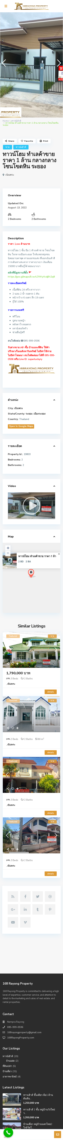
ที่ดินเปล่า (7, 1066)
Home (6, 120)
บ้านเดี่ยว (7, 1071)
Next (58, 64)
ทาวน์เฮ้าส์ (16, 120)
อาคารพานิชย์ (10, 1076)
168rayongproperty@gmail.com (24, 1032)
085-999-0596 (15, 1027)
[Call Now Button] (8, 1132)
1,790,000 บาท (18, 673)
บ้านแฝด (10, 1060)
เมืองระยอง (40, 413)
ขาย (7, 147)
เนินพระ (9, 174)
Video (12, 486)
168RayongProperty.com (20, 1037)
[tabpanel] (31, 65)
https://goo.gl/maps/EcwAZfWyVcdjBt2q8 (31, 276)
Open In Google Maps (21, 426)
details (50, 691)
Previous (3, 64)
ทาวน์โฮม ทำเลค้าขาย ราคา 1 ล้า (37, 556)
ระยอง (29, 413)
